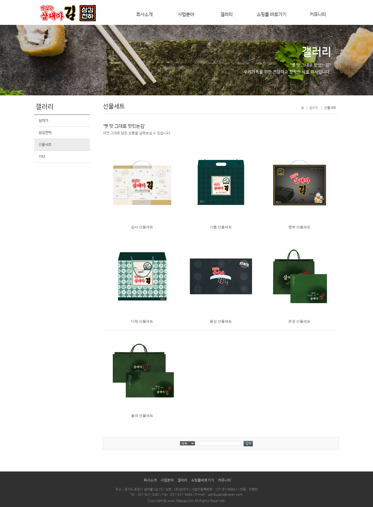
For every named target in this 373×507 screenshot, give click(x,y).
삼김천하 (45, 132)
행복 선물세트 (299, 227)
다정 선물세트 (142, 321)
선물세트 (45, 144)
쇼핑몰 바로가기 (271, 14)
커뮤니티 (318, 14)
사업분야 (186, 14)
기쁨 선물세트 (221, 227)
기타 (42, 157)
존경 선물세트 (299, 321)
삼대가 (43, 120)
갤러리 (226, 14)
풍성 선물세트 (221, 321)
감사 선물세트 (142, 227)
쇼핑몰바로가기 (202, 480)
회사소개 (144, 14)
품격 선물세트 (142, 416)
